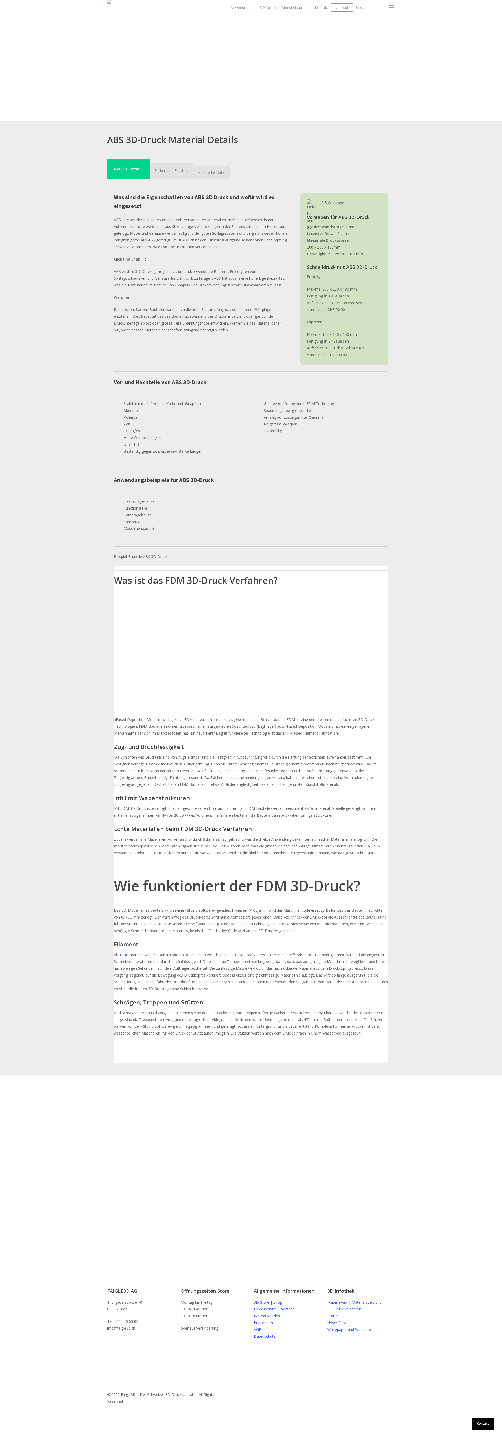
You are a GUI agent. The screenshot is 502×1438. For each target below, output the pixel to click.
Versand (288, 1309)
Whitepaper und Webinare (349, 1329)
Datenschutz (264, 1336)
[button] (128, 169)
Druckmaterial (132, 954)
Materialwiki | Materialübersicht (354, 1302)
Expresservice (265, 1309)
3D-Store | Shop (268, 1302)
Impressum (263, 1322)
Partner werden (267, 1315)
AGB (257, 1329)
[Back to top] (251, 1434)
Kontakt (483, 1423)
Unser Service (338, 1322)
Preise (332, 1315)
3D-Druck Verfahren (344, 1309)
